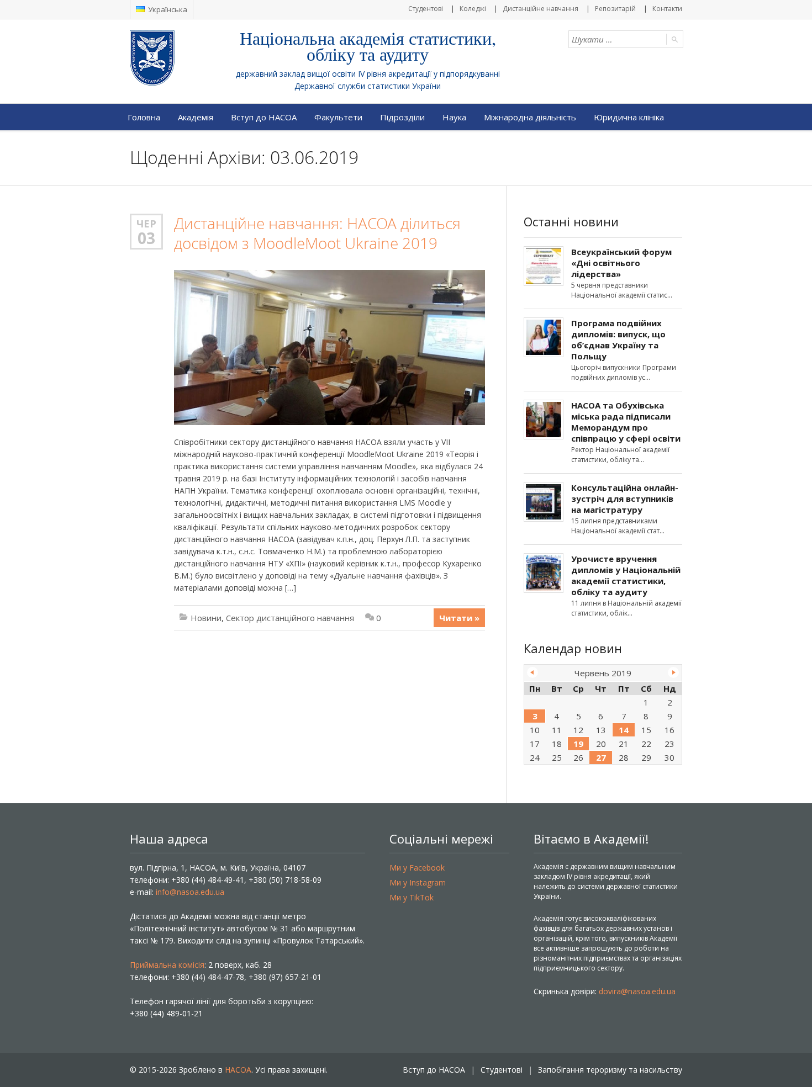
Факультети (338, 117)
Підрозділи (402, 117)
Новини (206, 617)
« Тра (532, 672)
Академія (195, 117)
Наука (454, 117)
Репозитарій (615, 8)
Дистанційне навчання (540, 8)
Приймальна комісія (167, 964)
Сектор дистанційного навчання (290, 617)
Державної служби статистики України (367, 86)
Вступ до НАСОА (264, 117)
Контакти (667, 8)
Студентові (425, 8)
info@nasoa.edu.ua (190, 892)
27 (601, 757)
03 (146, 238)
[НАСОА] (174, 58)
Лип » (673, 672)
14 (624, 729)
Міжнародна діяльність (530, 117)
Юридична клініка (629, 117)
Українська (166, 9)
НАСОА (238, 1069)
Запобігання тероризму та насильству (610, 1069)
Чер (146, 223)
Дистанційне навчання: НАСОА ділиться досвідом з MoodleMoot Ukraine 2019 (317, 233)
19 (578, 743)
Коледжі (473, 8)
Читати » (459, 617)
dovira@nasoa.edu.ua (637, 991)
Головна (144, 117)
